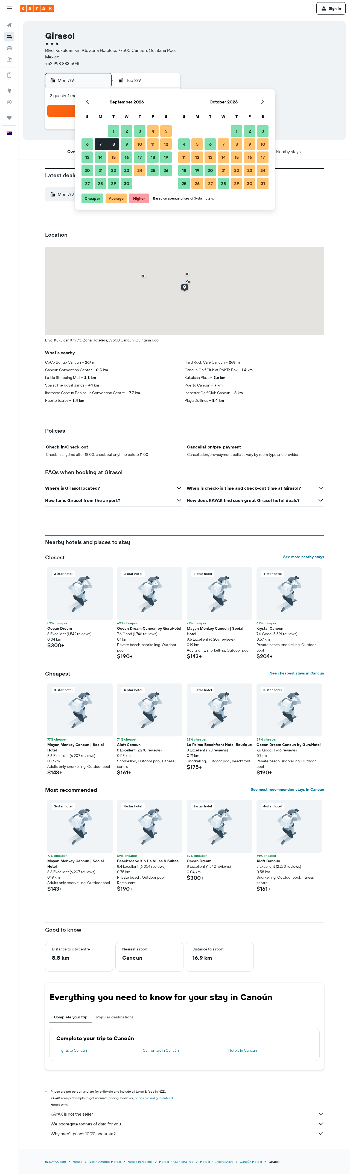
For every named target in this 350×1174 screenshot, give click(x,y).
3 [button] (140, 131)
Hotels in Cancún (242, 1050)
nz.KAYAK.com (55, 1162)
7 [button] (100, 144)
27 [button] (87, 183)
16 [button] (127, 157)
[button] (9, 8)
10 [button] (140, 144)
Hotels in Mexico (140, 1162)
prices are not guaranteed (154, 1098)
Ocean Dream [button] (59, 628)
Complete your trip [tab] (71, 1017)
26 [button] (166, 170)
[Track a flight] (9, 102)
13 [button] (87, 157)
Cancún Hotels (251, 1162)
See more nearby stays (303, 556)
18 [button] (153, 157)
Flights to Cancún (72, 1050)
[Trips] (9, 117)
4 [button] (153, 131)
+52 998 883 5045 (63, 63)
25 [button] (152, 170)
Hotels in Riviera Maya (216, 1162)
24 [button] (139, 170)
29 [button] (113, 183)
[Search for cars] (9, 48)
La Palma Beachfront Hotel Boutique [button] (219, 744)
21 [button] (100, 170)
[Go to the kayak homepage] (37, 8)
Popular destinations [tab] (114, 1017)
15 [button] (114, 157)
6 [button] (87, 144)
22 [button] (113, 170)
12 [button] (166, 144)
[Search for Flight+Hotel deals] (9, 59)
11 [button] (152, 144)
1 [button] (113, 131)
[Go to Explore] (9, 90)
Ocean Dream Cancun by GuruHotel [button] (149, 628)
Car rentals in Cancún (161, 1050)
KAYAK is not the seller (72, 1114)
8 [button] (113, 144)
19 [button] (166, 157)
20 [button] (87, 170)
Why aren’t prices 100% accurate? (83, 1133)
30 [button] (126, 183)
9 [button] (127, 144)
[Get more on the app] (9, 75)
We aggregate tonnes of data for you (86, 1124)
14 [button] (100, 157)
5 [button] (166, 131)
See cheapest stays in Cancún (297, 673)
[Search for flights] (9, 25)
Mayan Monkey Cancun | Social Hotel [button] (215, 631)
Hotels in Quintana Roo (176, 1162)
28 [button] (100, 183)
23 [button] (126, 170)
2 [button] (127, 131)
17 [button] (140, 157)
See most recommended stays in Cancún (287, 789)
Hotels (77, 1162)
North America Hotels (105, 1162)
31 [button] (263, 183)
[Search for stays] (9, 36)
